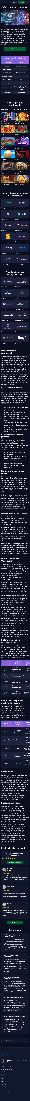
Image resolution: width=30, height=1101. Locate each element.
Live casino (10, 109)
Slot (24, 109)
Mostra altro (15, 922)
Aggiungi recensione (15, 862)
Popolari (3, 109)
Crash (17, 109)
